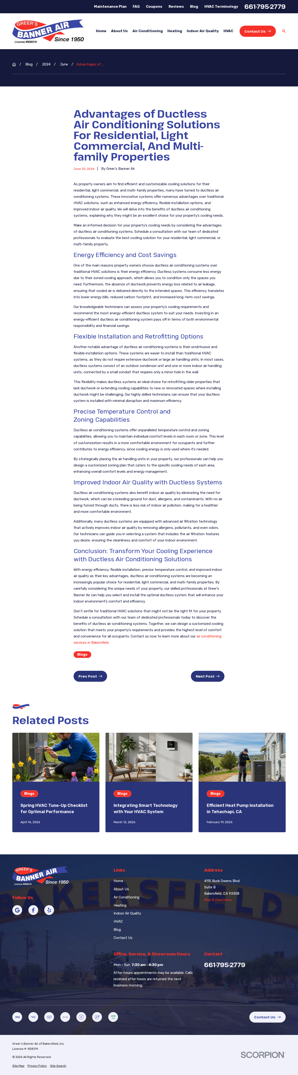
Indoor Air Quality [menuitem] (203, 31)
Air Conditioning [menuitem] (147, 31)
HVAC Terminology (221, 6)
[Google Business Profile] (17, 910)
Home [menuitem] (101, 31)
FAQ (136, 6)
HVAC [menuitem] (228, 31)
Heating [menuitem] (174, 31)
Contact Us (255, 31)
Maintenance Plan (110, 6)
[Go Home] (14, 64)
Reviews (176, 6)
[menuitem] (18, 1066)
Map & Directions (218, 900)
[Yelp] (49, 910)
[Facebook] (33, 910)
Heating (120, 905)
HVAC (118, 921)
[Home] (48, 31)
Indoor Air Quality (127, 913)
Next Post (205, 676)
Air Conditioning (126, 897)
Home (118, 881)
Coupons (154, 6)
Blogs (82, 654)
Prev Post (87, 676)
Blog (194, 6)
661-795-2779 (265, 6)
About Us (121, 889)
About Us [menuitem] (119, 31)
